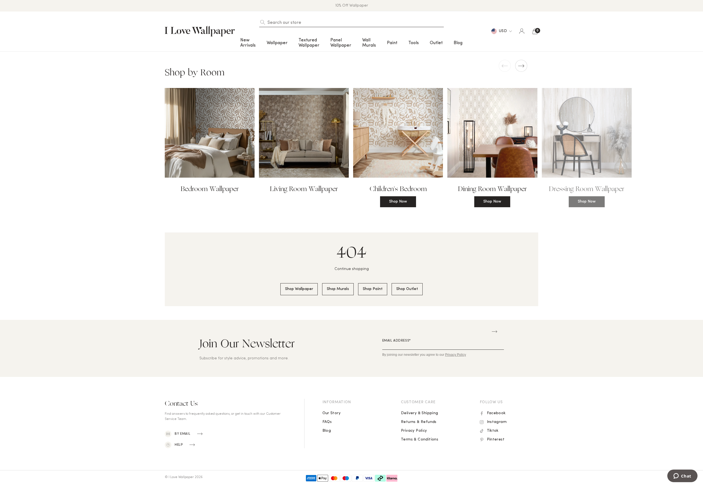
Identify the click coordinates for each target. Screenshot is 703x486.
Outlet (436, 43)
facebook (496, 413)
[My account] (521, 31)
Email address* (396, 340)
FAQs (327, 422)
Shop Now (398, 202)
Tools (413, 43)
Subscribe (494, 331)
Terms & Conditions (419, 439)
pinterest (496, 439)
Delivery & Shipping (419, 413)
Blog (458, 43)
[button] (248, 43)
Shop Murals (338, 289)
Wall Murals (369, 42)
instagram (497, 422)
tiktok (493, 431)
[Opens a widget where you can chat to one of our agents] (682, 476)
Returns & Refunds (419, 422)
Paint (392, 43)
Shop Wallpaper (299, 289)
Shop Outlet (407, 289)
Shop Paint (373, 289)
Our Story (331, 413)
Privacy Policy (414, 431)
